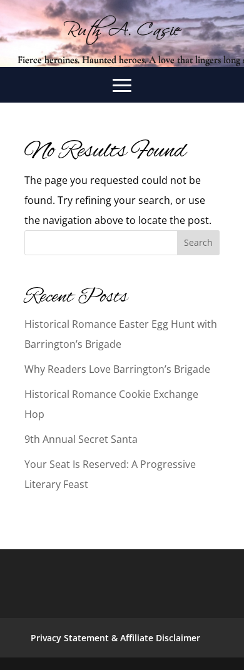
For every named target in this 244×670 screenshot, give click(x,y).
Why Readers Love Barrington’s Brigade (117, 369)
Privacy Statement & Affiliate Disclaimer (115, 638)
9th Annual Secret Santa (81, 439)
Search (198, 242)
